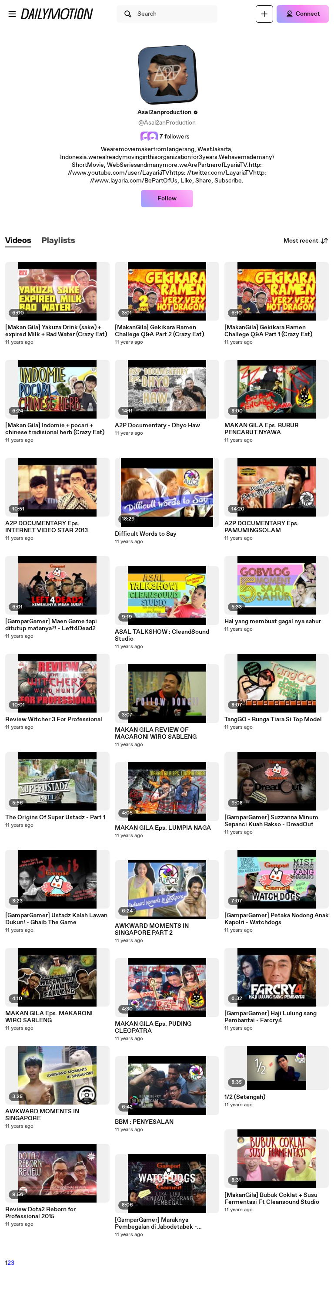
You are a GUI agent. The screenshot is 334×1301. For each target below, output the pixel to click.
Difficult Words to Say (146, 534)
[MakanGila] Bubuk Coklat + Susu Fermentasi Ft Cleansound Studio (271, 1199)
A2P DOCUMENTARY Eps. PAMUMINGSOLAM (261, 527)
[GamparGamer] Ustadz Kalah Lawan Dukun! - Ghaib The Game (56, 919)
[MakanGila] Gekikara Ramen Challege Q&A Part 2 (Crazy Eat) (159, 331)
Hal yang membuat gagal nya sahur (272, 621)
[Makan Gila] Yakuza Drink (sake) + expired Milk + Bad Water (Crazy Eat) (56, 331)
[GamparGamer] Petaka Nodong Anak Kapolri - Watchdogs (276, 919)
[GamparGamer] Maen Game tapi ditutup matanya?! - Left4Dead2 (51, 625)
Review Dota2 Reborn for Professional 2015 (40, 1213)
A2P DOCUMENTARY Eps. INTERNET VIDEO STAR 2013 (46, 527)
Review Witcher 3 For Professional (53, 719)
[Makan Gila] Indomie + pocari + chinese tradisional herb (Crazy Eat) (54, 429)
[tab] (18, 241)
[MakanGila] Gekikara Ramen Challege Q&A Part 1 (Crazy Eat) (268, 331)
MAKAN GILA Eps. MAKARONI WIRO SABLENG (49, 1017)
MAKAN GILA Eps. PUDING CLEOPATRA (153, 1027)
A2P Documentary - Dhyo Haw (157, 425)
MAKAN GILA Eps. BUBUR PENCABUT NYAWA (261, 429)
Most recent (301, 241)
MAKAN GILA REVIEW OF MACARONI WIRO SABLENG (156, 733)
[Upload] (264, 14)
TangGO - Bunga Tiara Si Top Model (273, 719)
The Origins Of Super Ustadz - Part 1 (55, 817)
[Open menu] (12, 14)
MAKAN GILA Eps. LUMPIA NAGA (163, 828)
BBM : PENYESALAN (144, 1122)
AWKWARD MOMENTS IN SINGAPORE (42, 1115)
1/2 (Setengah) (244, 1097)
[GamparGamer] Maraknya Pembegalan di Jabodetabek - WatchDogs (156, 1223)
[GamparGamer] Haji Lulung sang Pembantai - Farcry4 (270, 1017)
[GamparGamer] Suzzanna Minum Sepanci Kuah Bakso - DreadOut (271, 821)
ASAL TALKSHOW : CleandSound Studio (162, 635)
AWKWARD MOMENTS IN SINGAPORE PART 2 (152, 929)
